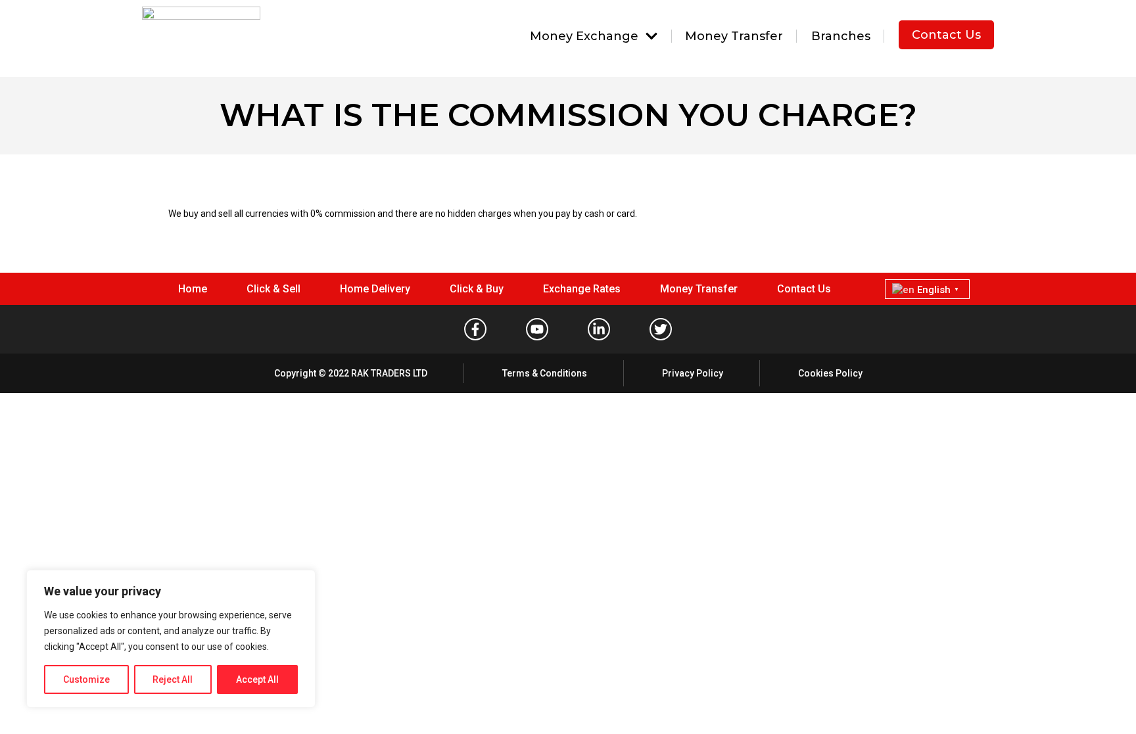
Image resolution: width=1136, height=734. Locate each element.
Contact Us (946, 35)
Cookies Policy (830, 373)
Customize (86, 679)
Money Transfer (734, 36)
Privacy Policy (692, 373)
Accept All (257, 679)
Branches (840, 36)
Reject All (173, 679)
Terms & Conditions (544, 373)
